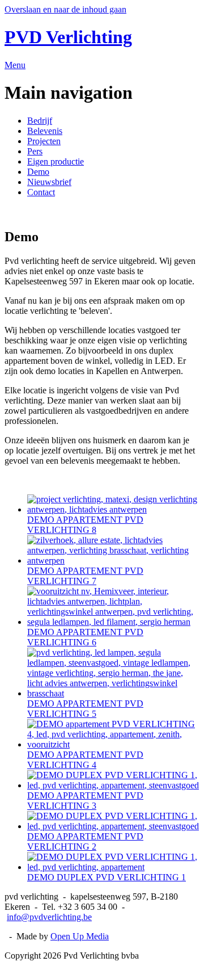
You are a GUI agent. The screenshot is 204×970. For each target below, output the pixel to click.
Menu (15, 65)
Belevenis (44, 131)
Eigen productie (55, 161)
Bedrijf (39, 120)
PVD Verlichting (68, 37)
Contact (41, 192)
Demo (38, 172)
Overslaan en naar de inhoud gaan (65, 9)
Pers (34, 151)
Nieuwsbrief (49, 182)
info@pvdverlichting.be (49, 917)
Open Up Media (79, 936)
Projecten (44, 141)
